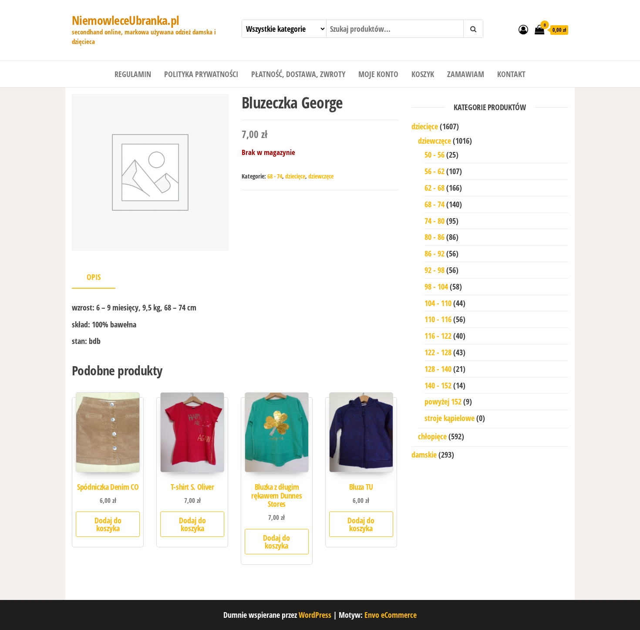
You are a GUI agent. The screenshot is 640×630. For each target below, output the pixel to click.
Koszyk (422, 74)
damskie (424, 454)
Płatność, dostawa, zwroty (298, 74)
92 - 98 (434, 270)
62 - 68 (434, 187)
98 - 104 (436, 286)
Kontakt (511, 74)
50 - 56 (434, 154)
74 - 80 (434, 221)
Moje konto (378, 74)
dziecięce (295, 176)
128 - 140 (437, 369)
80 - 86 (434, 237)
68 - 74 (274, 176)
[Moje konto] (523, 29)
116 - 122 (437, 335)
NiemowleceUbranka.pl (125, 20)
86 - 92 (434, 253)
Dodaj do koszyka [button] (107, 524)
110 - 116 (437, 319)
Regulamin (133, 74)
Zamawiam (465, 74)
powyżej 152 (442, 401)
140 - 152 (437, 385)
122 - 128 (437, 352)
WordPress (315, 615)
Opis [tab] (94, 277)
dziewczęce (320, 176)
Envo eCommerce (390, 615)
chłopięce (432, 436)
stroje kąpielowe (449, 418)
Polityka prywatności (201, 74)
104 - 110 (437, 303)
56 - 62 (434, 171)
